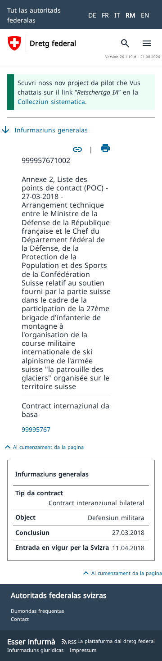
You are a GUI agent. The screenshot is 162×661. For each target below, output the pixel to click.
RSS (68, 642)
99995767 (36, 429)
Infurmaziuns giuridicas (35, 650)
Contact (20, 619)
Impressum (83, 650)
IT (117, 15)
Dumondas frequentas (37, 610)
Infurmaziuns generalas (44, 130)
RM (130, 15)
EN (145, 15)
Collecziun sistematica (51, 101)
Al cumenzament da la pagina (43, 447)
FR (105, 15)
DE (92, 15)
